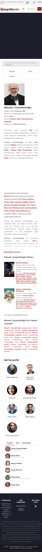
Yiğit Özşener (30, 417)
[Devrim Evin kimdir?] (12, 409)
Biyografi (12, 71)
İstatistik (11, 76)
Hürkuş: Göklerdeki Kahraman (23, 290)
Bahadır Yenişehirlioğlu (29, 283)
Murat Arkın (29, 303)
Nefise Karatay (27, 278)
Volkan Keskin (25, 281)
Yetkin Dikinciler (12, 377)
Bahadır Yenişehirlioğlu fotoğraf (26, 337)
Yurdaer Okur (30, 275)
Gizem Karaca (20, 301)
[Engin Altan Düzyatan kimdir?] (30, 369)
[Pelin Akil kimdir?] (12, 390)
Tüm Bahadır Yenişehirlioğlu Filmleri (15, 315)
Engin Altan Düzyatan (30, 378)
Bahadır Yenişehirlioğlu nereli (16, 347)
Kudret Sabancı (28, 295)
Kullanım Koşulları (27, 548)
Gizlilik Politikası (14, 548)
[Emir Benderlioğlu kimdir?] (30, 390)
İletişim (39, 2)
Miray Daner (30, 301)
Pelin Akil (12, 398)
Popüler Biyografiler (21, 509)
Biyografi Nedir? (21, 506)
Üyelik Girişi (27, 2)
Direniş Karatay (22, 263)
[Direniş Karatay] (9, 269)
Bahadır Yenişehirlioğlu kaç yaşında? (24, 344)
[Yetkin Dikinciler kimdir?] (12, 369)
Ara (39, 9)
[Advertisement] (21, 36)
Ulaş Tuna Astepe (12, 435)
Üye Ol (34, 2)
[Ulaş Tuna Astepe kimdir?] (12, 428)
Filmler (30, 71)
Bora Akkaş (20, 303)
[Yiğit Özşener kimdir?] (30, 409)
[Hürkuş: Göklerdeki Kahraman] (9, 296)
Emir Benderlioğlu (29, 398)
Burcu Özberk (20, 276)
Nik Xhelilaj (27, 279)
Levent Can (28, 308)
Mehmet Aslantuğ (29, 273)
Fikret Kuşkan (21, 275)
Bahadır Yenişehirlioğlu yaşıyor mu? (17, 328)
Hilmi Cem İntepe (29, 300)
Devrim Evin (12, 417)
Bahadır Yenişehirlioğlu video (16, 339)
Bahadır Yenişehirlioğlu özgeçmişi (20, 332)
